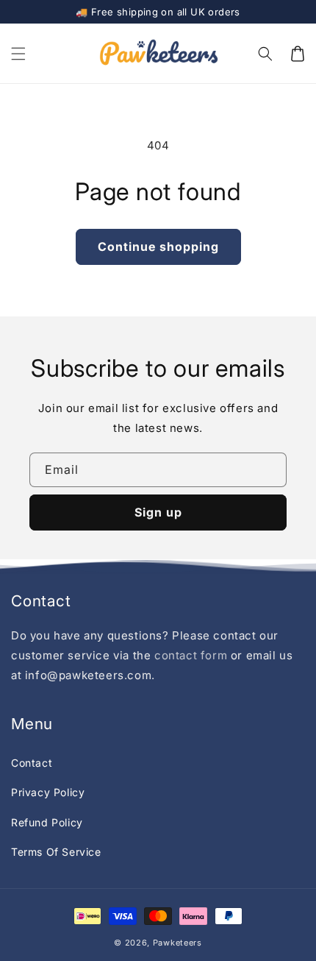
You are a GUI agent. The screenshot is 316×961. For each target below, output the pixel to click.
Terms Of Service (56, 851)
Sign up (158, 512)
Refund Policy (47, 822)
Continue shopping (158, 246)
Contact (31, 762)
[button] (18, 54)
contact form (192, 655)
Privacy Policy (48, 792)
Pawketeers (177, 942)
